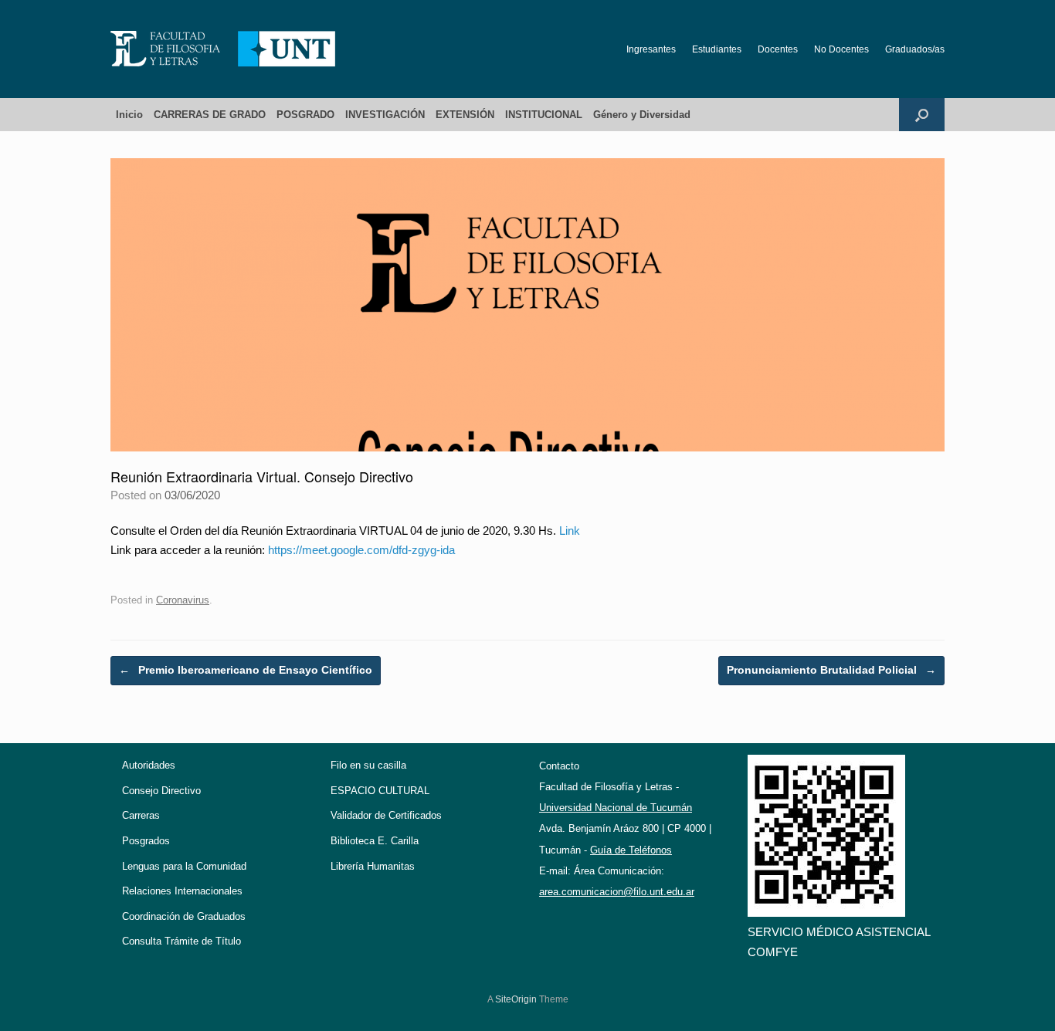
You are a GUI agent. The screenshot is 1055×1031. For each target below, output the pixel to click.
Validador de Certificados (386, 815)
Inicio (129, 114)
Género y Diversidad (641, 114)
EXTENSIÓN (465, 114)
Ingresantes (651, 49)
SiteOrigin (516, 999)
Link (569, 530)
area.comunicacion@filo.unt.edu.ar (616, 891)
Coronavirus (182, 600)
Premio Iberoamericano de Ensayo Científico (245, 670)
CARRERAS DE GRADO (210, 114)
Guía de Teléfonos (631, 850)
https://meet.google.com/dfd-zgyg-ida (361, 549)
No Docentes (841, 49)
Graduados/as (915, 49)
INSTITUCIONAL (543, 114)
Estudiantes (716, 49)
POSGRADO (305, 114)
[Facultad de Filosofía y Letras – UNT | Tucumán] (223, 49)
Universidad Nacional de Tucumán (615, 807)
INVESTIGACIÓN (385, 114)
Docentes (778, 49)
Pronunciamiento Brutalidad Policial (831, 670)
